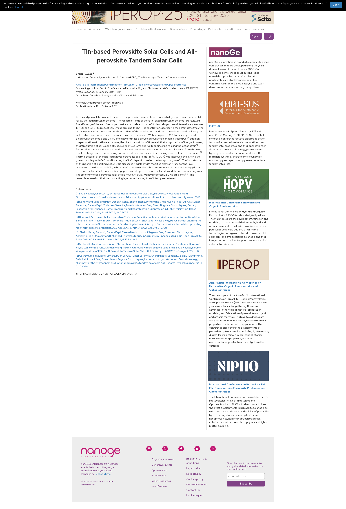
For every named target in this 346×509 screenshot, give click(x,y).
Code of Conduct (196, 484)
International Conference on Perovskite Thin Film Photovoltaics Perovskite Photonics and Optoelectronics (237, 388)
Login (269, 36)
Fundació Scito (102, 474)
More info (19, 7)
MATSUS (214, 126)
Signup (256, 36)
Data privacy (193, 473)
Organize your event (163, 459)
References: (83, 189)
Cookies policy (194, 479)
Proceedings (159, 475)
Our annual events (162, 464)
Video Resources (161, 481)
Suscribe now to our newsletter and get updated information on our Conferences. (245, 466)
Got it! (336, 4)
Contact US (193, 490)
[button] (101, 29)
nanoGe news (159, 486)
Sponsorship (159, 470)
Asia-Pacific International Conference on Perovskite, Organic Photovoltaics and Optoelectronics (131, 84)
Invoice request (195, 495)
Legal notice (193, 468)
